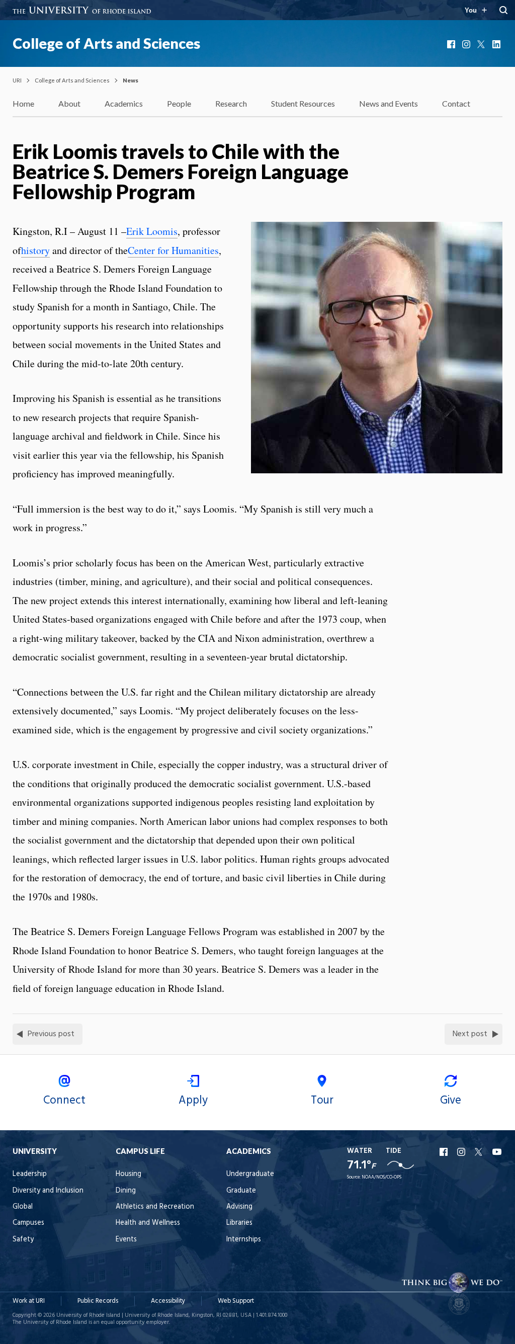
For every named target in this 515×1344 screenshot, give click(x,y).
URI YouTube (497, 1152)
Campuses (28, 1223)
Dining (126, 1191)
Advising (239, 1207)
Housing (128, 1174)
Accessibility (168, 1301)
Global (23, 1207)
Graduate (241, 1191)
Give (450, 1100)
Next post (470, 1034)
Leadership (30, 1174)
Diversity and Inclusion (48, 1191)
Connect (64, 1100)
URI (17, 80)
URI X (480, 1152)
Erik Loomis (152, 231)
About (69, 103)
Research (231, 103)
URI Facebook (445, 1152)
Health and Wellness (148, 1223)
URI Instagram (462, 1152)
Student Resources (303, 103)
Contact (456, 103)
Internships (243, 1239)
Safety (23, 1239)
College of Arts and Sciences (106, 43)
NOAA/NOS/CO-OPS (381, 1177)
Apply (193, 1100)
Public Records (97, 1301)
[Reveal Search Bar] (503, 10)
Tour (322, 1100)
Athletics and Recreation (155, 1207)
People (179, 103)
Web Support (236, 1301)
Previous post (51, 1034)
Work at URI (29, 1301)
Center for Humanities (173, 250)
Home (23, 103)
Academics (124, 103)
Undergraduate (250, 1174)
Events (126, 1239)
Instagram (467, 44)
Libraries (239, 1223)
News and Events (388, 103)
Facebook (452, 44)
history (35, 250)
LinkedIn (497, 44)
